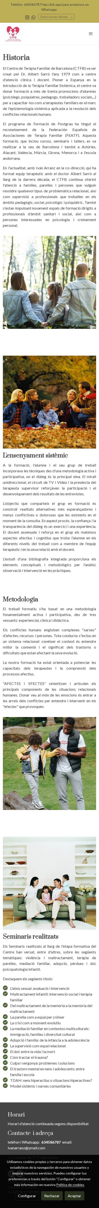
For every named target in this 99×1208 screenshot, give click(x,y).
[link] (13, 33)
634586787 (51, 1142)
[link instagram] (27, 17)
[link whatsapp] (33, 17)
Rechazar (52, 1195)
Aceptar (74, 1195)
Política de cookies (70, 1185)
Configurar (27, 1195)
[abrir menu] (91, 33)
